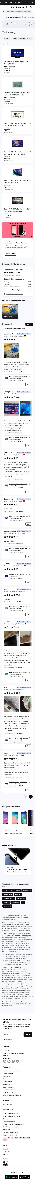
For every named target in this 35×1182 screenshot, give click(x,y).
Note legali (6, 1129)
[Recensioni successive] (31, 797)
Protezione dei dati (9, 1121)
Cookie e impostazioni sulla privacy (13, 1124)
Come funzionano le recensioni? (14, 294)
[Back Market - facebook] (13, 1061)
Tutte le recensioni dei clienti (12, 1095)
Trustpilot (6, 1149)
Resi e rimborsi (7, 1082)
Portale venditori (8, 1073)
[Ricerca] (4, 11)
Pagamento (6, 1076)
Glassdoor (6, 1152)
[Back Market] (17, 7)
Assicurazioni (7, 1084)
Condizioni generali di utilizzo (12, 1113)
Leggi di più (8, 476)
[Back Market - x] (17, 1061)
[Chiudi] (32, 2)
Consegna (6, 1079)
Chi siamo (6, 1050)
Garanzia (5, 1119)
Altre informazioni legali (10, 1127)
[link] (10, 253)
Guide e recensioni (9, 1090)
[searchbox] (19, 11)
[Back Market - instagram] (4, 1061)
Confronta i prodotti (9, 1092)
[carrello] (31, 7)
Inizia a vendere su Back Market (12, 1071)
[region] (17, 311)
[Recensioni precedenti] (26, 797)
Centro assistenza (8, 1087)
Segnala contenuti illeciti (10, 1132)
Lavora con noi (7, 1058)
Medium (5, 1154)
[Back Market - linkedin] (8, 1061)
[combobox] (6, 38)
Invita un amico (7, 1104)
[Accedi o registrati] (26, 7)
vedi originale (18, 371)
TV (25, 17)
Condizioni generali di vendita (12, 1116)
